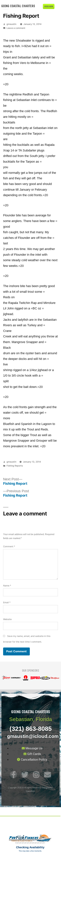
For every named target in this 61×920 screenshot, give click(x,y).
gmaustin (11, 24)
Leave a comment (16, 28)
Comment (9, 546)
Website (7, 619)
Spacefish (30, 791)
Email (6, 602)
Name (7, 585)
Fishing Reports (15, 465)
